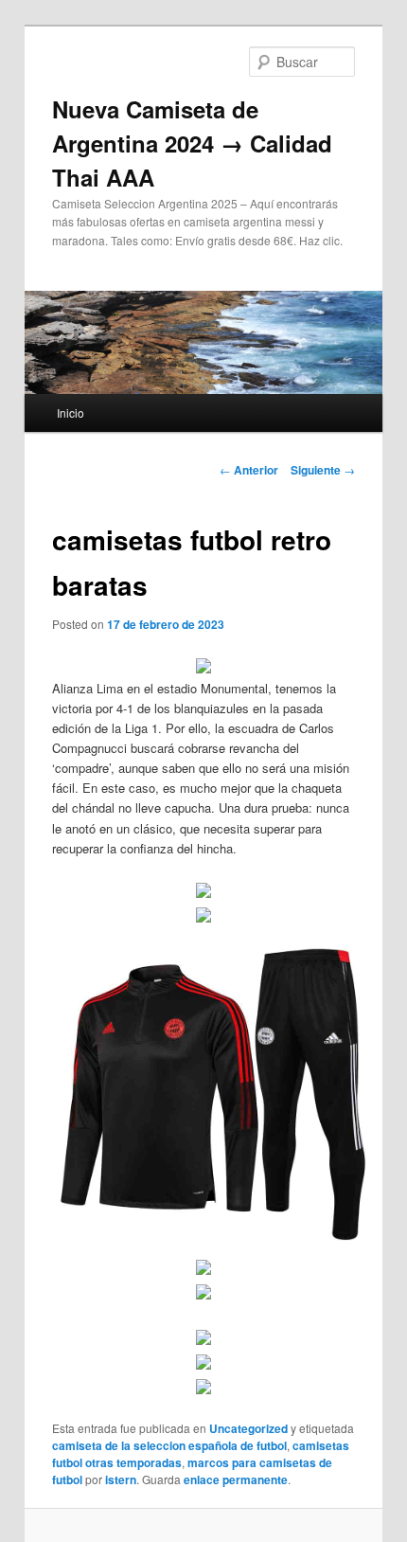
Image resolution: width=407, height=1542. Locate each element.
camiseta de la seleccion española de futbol (169, 1445)
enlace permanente (236, 1479)
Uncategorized (248, 1428)
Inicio (70, 412)
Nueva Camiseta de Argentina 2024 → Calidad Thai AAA (192, 143)
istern (120, 1479)
